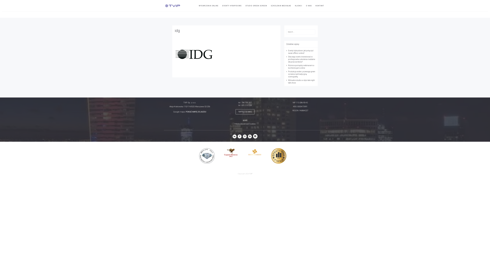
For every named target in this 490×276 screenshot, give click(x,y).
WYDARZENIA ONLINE (208, 6)
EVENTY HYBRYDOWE (232, 6)
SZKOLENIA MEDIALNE (281, 6)
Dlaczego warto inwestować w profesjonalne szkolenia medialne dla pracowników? (301, 59)
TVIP (481, 14)
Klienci (298, 6)
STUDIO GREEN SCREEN (256, 6)
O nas (309, 6)
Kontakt (320, 6)
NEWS (245, 120)
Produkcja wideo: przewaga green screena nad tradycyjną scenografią (301, 74)
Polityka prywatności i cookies (245, 124)
